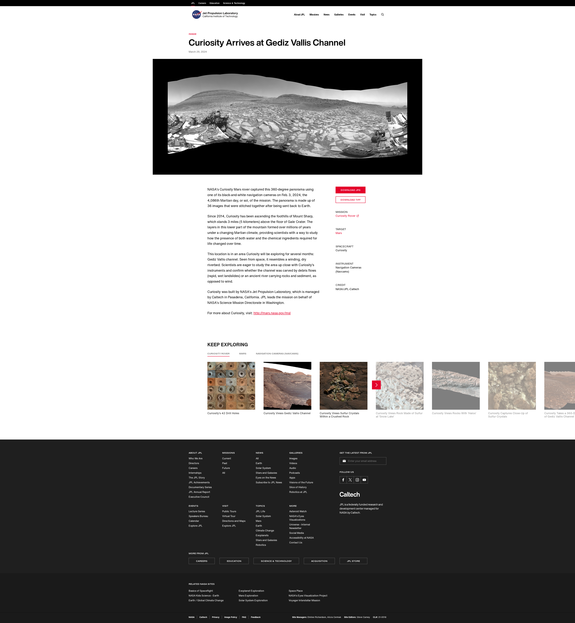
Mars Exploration (248, 595)
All (223, 473)
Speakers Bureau (198, 516)
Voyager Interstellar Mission (304, 600)
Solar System (263, 468)
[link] (287, 117)
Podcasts (294, 473)
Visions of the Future (301, 482)
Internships (195, 473)
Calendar (194, 521)
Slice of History (298, 487)
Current (226, 458)
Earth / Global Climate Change (206, 600)
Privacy (215, 617)
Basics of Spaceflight (201, 591)
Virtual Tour (228, 516)
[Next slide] (376, 384)
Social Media (296, 533)
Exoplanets (262, 535)
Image (192, 34)
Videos (293, 463)
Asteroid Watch (298, 511)
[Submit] (344, 461)
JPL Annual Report (199, 492)
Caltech (203, 617)
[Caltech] (350, 494)
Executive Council (199, 497)
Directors (194, 463)
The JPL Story (197, 477)
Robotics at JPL (298, 492)
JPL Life (260, 511)
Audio (292, 468)
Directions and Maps (233, 521)
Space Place (296, 591)
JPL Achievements (199, 482)
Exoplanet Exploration (251, 591)
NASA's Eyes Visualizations (297, 518)
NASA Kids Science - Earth (204, 595)
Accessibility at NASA (301, 538)
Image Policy (230, 617)
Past (224, 463)
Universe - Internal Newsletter (299, 526)
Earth (259, 463)
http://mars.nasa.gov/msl (272, 313)
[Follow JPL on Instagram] (357, 479)
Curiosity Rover (218, 353)
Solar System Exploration (253, 600)
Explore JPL (195, 526)
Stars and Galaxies (266, 473)
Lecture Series (197, 511)
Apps (292, 477)
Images (293, 458)
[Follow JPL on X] (350, 479)
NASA (192, 617)
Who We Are (195, 458)
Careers (193, 468)
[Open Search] (382, 14)
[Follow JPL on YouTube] (364, 479)
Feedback (256, 617)
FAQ (244, 617)
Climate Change (265, 530)
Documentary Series (200, 487)
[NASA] (196, 14)
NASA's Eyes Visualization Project (308, 595)
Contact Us (295, 542)
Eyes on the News (266, 477)
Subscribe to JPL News (269, 482)
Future (226, 468)
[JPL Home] (221, 14)
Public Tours (229, 511)
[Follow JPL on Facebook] (343, 479)
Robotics (261, 545)
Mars (339, 233)
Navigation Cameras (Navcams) (277, 353)
